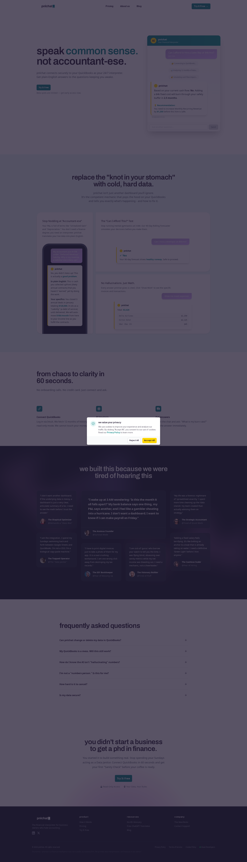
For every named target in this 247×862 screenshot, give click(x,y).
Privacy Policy (113, 432)
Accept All (149, 440)
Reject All (134, 440)
